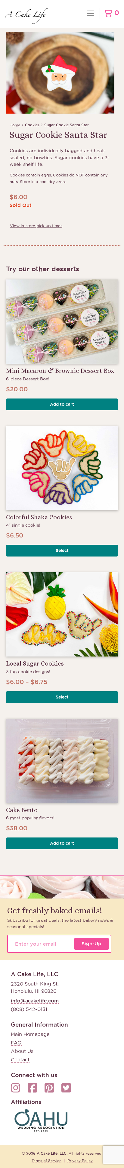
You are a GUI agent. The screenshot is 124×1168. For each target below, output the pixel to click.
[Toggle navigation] (90, 13)
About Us (22, 1051)
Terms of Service (46, 1161)
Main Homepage (30, 1034)
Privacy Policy (80, 1161)
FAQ (16, 1042)
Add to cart (62, 404)
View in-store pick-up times (36, 226)
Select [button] (62, 550)
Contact (20, 1059)
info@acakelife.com (35, 1000)
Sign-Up (91, 943)
